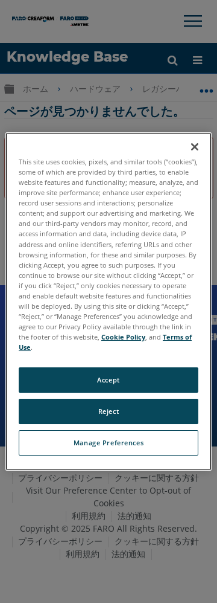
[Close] (194, 147)
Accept (108, 379)
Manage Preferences (108, 442)
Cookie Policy (123, 336)
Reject (108, 411)
